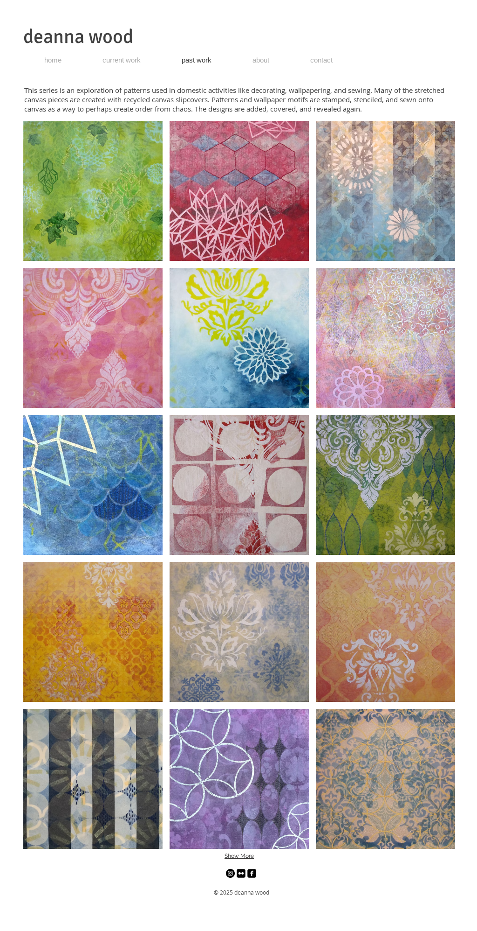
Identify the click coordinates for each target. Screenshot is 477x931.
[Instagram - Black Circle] (230, 873)
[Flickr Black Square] (241, 873)
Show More (239, 856)
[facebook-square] (251, 873)
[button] (93, 191)
